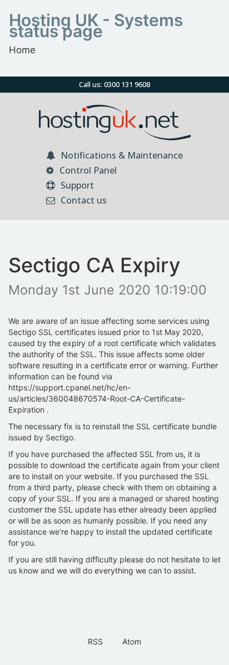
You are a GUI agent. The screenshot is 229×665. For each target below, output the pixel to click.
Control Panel (87, 170)
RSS (95, 641)
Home (22, 49)
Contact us (82, 200)
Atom (131, 641)
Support (76, 185)
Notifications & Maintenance (120, 155)
